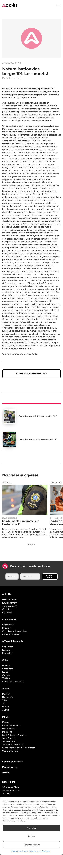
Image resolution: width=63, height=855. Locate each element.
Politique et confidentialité (39, 851)
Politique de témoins (19, 851)
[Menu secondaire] (59, 5)
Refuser (31, 836)
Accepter (31, 828)
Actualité (7, 483)
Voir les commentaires (31, 373)
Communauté (56, 483)
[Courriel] (18, 78)
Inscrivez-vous (50, 576)
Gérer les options (31, 844)
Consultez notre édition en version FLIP (38, 416)
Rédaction (11, 78)
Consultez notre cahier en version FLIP (38, 439)
